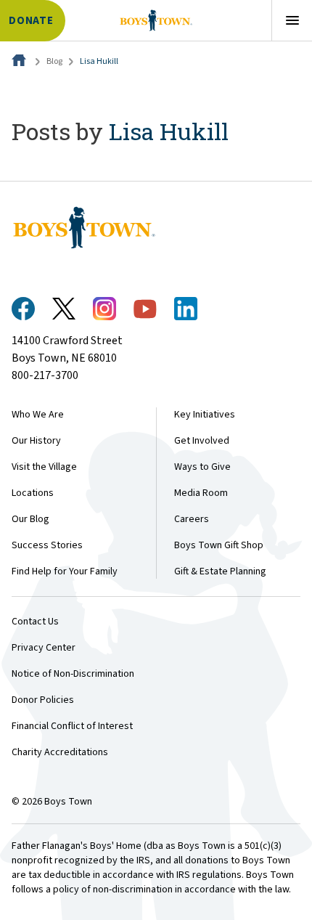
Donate (31, 20)
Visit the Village (44, 467)
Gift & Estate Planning (220, 571)
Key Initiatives (204, 414)
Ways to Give (202, 467)
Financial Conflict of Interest (72, 726)
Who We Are (38, 414)
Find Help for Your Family (65, 571)
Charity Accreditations (60, 752)
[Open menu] (291, 20)
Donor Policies (43, 700)
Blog (54, 61)
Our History (36, 440)
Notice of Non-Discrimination (73, 674)
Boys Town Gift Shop (218, 545)
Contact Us (35, 621)
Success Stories (47, 545)
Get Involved (201, 440)
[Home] (20, 61)
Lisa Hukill (99, 61)
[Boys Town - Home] (155, 20)
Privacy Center (43, 647)
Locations (33, 493)
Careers (191, 519)
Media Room (201, 493)
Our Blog (30, 519)
